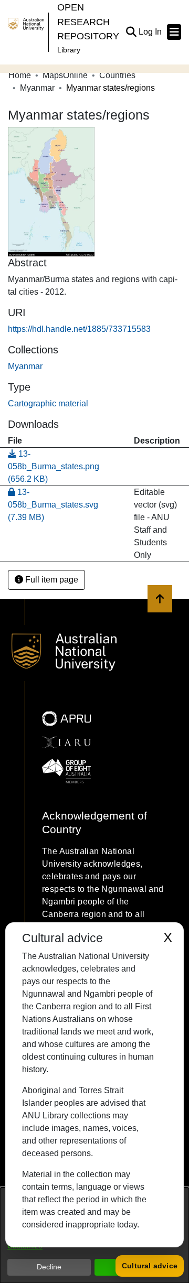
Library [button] (68, 50)
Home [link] (19, 75)
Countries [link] (117, 75)
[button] (131, 32)
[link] (25, 366)
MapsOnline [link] (65, 75)
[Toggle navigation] (174, 32)
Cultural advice (149, 1266)
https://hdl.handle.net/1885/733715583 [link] (79, 329)
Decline (49, 1267)
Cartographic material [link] (48, 403)
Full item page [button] (50, 579)
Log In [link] (151, 31)
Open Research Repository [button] (88, 21)
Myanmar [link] (37, 87)
